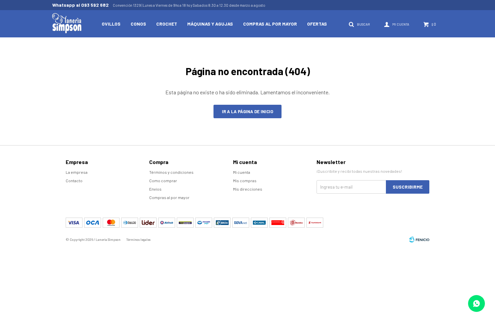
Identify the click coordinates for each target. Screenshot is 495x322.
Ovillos (111, 24)
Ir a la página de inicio (247, 111)
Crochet (166, 24)
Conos (138, 24)
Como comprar (163, 180)
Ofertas (317, 24)
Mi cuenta (241, 172)
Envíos (155, 189)
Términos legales (138, 239)
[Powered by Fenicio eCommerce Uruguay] (419, 239)
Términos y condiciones (171, 172)
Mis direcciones (247, 189)
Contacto (74, 180)
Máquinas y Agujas (210, 24)
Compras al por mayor (270, 24)
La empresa (77, 172)
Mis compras (245, 180)
